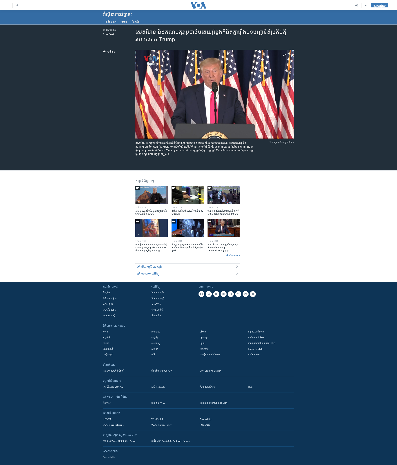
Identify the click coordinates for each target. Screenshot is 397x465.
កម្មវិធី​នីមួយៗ (110, 22)
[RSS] (238, 294)
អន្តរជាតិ (106, 337)
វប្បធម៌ (202, 343)
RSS (250, 387)
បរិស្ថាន (203, 331)
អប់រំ (153, 354)
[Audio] (356, 5)
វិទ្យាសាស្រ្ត (204, 337)
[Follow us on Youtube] (216, 294)
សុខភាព (154, 349)
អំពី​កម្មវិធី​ (136, 22)
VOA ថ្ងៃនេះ (108, 304)
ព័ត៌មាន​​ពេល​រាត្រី (157, 298)
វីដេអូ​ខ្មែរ (106, 292)
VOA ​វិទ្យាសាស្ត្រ (109, 310)
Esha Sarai (108, 34)
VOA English (157, 419)
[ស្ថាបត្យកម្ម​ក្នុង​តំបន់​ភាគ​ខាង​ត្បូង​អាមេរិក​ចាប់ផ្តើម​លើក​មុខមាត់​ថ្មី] (151, 195)
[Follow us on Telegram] (231, 294)
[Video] (366, 5)
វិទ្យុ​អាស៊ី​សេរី (205, 425)
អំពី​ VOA (107, 403)
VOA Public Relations (113, 425)
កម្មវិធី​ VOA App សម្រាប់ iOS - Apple (119, 441)
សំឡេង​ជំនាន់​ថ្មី (157, 310)
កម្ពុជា (105, 331)
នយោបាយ (155, 331)
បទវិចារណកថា (254, 354)
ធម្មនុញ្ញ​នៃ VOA (158, 403)
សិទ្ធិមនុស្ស (155, 343)
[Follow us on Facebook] (201, 294)
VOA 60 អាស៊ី (109, 315)
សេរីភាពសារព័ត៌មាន (256, 337)
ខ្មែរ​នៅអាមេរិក (108, 349)
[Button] (109, 52)
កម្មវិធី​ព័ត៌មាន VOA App (113, 387)
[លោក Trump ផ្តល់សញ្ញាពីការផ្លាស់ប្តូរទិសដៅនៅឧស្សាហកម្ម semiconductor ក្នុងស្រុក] (223, 228)
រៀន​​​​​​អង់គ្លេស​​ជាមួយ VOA (161, 371)
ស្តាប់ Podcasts (158, 387)
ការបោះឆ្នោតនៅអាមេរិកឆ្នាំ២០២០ (261, 343)
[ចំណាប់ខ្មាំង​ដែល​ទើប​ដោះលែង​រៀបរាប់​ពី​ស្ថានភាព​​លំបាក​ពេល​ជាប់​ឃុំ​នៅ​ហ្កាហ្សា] (223, 195)
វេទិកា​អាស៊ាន (156, 315)
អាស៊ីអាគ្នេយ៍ (108, 354)
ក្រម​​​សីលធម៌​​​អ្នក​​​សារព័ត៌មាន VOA (213, 403)
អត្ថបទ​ (124, 22)
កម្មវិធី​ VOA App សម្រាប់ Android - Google (170, 441)
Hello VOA (156, 304)
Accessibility (206, 419)
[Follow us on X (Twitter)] (209, 294)
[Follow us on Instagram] (223, 294)
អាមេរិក (106, 343)
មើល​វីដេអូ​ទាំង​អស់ (233, 255)
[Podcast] (245, 294)
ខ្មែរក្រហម (204, 349)
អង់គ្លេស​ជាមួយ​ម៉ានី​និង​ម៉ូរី (113, 371)
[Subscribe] (253, 294)
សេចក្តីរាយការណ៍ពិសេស (210, 354)
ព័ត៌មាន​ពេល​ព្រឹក (157, 292)
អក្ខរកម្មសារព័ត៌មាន (256, 331)
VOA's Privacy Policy (161, 425)
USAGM (107, 419)
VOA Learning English (210, 371)
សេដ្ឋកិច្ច (154, 337)
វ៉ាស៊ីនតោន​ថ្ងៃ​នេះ (110, 298)
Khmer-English (255, 349)
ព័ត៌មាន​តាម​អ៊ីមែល (207, 387)
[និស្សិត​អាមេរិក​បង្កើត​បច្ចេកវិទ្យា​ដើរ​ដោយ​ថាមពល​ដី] (188, 195)
